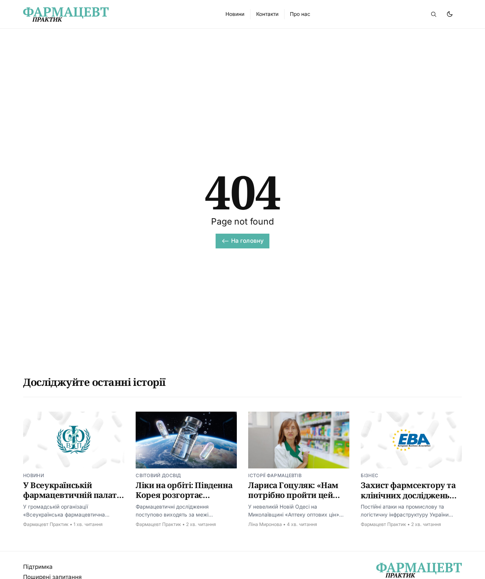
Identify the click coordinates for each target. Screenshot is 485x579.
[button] (433, 14)
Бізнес (369, 475)
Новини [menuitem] (234, 14)
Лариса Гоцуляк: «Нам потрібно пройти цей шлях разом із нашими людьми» (294, 500)
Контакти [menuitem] (267, 14)
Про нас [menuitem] (300, 14)
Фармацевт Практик (46, 524)
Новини (33, 475)
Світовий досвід (158, 475)
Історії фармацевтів (275, 475)
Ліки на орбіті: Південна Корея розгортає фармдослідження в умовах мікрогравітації (184, 500)
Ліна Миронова (265, 524)
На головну (247, 240)
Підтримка (38, 566)
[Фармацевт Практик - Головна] (115, 14)
